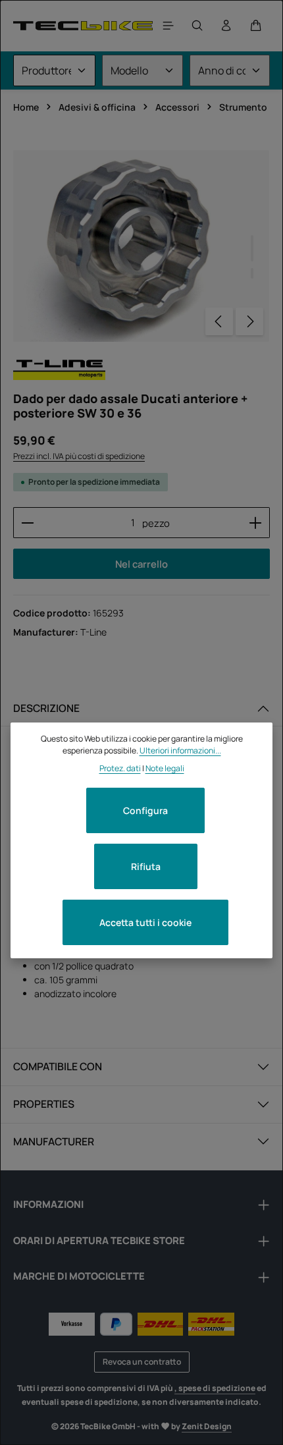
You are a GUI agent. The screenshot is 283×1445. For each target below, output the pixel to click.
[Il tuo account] (226, 26)
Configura (145, 810)
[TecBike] (83, 25)
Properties (43, 1104)
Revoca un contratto (142, 1361)
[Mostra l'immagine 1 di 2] (252, 248)
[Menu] (168, 26)
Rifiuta (146, 866)
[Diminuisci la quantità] (27, 522)
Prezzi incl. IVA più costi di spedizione (79, 456)
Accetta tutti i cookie (145, 922)
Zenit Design (207, 1426)
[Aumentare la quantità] (256, 522)
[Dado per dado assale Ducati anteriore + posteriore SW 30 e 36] (141, 246)
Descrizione (46, 708)
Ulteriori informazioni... (180, 750)
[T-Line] (59, 368)
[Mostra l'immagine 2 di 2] (252, 273)
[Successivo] (249, 321)
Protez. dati (120, 768)
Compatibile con (57, 1066)
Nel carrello (141, 563)
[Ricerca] (197, 26)
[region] (141, 246)
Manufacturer (53, 1141)
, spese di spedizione (214, 1388)
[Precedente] (219, 321)
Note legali (164, 768)
